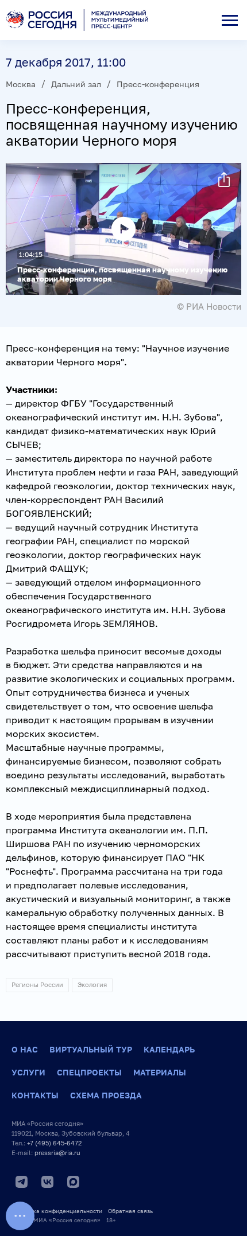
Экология (92, 984)
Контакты (35, 1095)
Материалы (159, 1072)
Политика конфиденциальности (56, 1210)
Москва (21, 84)
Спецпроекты (89, 1072)
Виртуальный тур (90, 1049)
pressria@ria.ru (57, 1152)
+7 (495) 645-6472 (54, 1143)
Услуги (28, 1072)
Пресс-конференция (158, 84)
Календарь (169, 1049)
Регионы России (37, 984)
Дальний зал (76, 84)
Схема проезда (106, 1095)
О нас (24, 1049)
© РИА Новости (209, 306)
